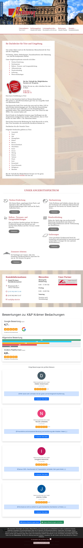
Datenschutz (17, 535)
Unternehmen (23, 29)
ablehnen (74, 532)
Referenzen (62, 29)
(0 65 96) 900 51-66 (14, 291)
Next (81, 13)
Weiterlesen (15, 212)
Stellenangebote (35, 29)
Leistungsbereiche (50, 29)
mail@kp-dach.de (14, 299)
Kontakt (74, 29)
